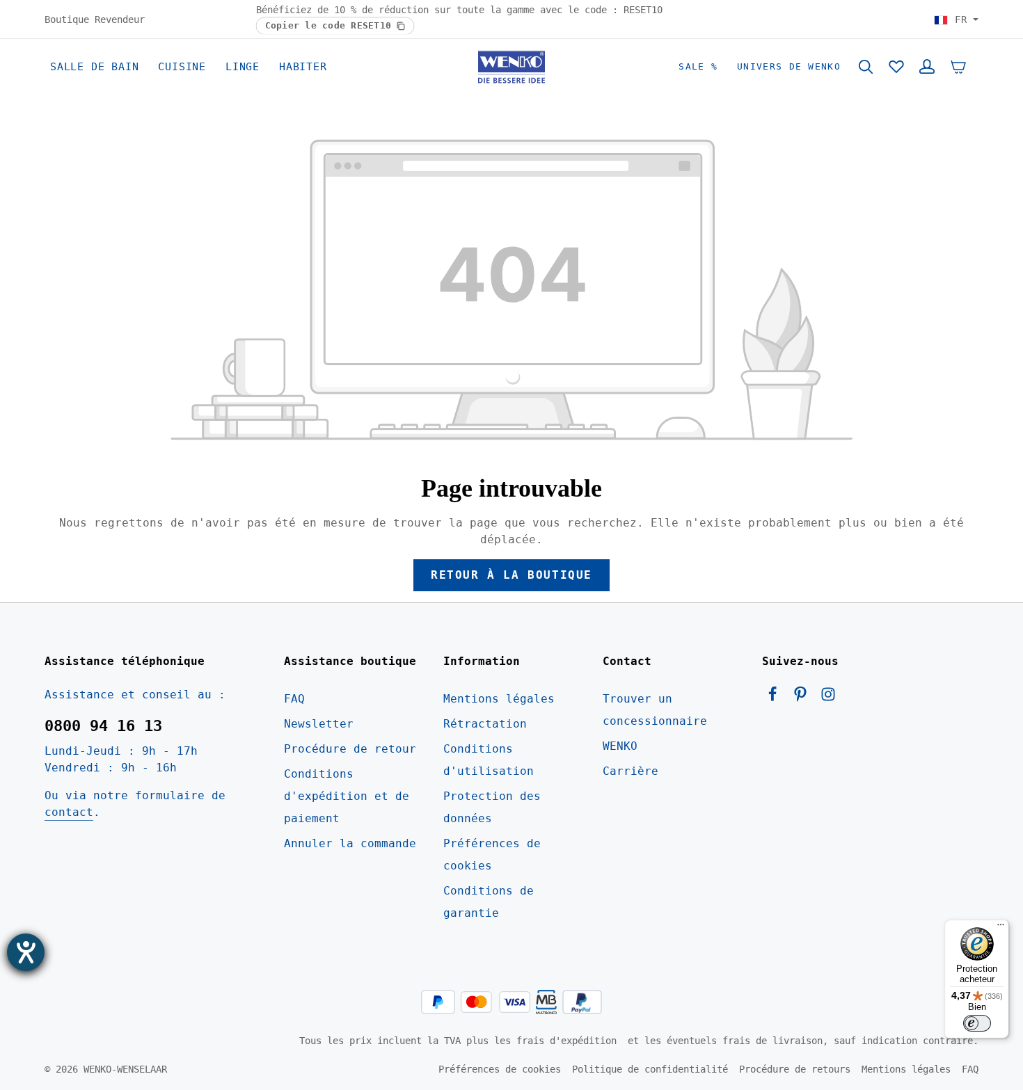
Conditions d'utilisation (488, 760)
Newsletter (319, 723)
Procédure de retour (350, 748)
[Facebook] (776, 698)
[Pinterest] (804, 698)
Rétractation (485, 723)
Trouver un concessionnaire (655, 710)
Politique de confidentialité (650, 1069)
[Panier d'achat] (958, 67)
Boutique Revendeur (95, 18)
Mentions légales (499, 698)
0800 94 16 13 (103, 726)
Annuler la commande (350, 843)
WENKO (620, 746)
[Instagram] (828, 698)
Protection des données (492, 807)
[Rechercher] (866, 67)
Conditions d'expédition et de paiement (346, 796)
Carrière (630, 771)
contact (69, 812)
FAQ (294, 698)
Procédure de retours (794, 1069)
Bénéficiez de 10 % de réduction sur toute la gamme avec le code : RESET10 (459, 9)
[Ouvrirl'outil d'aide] (26, 952)
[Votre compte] (927, 67)
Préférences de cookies (492, 854)
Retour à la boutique (511, 575)
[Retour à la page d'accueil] (511, 66)
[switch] (977, 1023)
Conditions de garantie (488, 902)
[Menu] (1000, 928)
